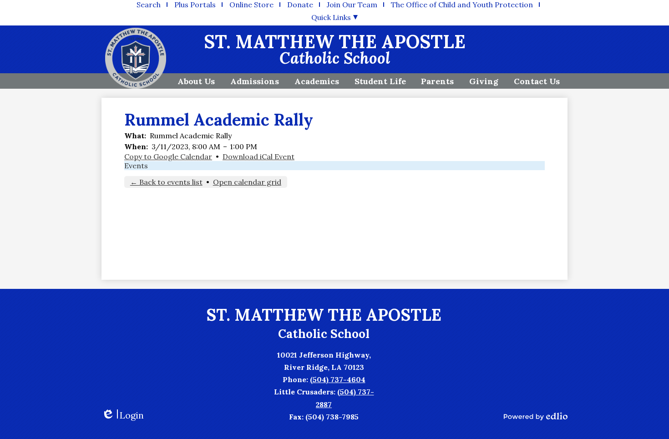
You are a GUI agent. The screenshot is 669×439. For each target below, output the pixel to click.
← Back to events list (166, 182)
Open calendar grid (247, 182)
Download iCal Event (258, 156)
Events (136, 165)
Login (122, 415)
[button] (196, 81)
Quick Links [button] (331, 17)
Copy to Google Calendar (168, 156)
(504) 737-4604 (337, 379)
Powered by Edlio (536, 416)
